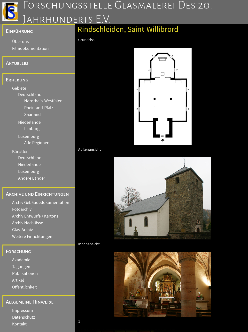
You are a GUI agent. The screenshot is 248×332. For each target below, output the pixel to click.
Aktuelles (17, 63)
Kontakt (19, 324)
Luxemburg (28, 136)
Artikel (18, 280)
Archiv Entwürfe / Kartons (35, 216)
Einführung (19, 31)
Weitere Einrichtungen (32, 236)
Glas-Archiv (22, 229)
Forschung (18, 251)
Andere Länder (31, 178)
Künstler (20, 151)
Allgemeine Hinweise (30, 302)
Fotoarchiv (21, 209)
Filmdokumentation (30, 48)
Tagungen (21, 266)
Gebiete (19, 88)
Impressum (22, 310)
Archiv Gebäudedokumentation (40, 202)
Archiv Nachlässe (27, 223)
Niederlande (29, 122)
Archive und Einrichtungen (37, 194)
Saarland (32, 114)
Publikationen (25, 273)
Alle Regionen (36, 142)
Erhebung (17, 79)
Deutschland (29, 94)
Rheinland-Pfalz (38, 107)
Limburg (31, 128)
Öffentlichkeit (24, 287)
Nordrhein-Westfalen (43, 101)
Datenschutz (23, 317)
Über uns (20, 41)
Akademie (21, 259)
